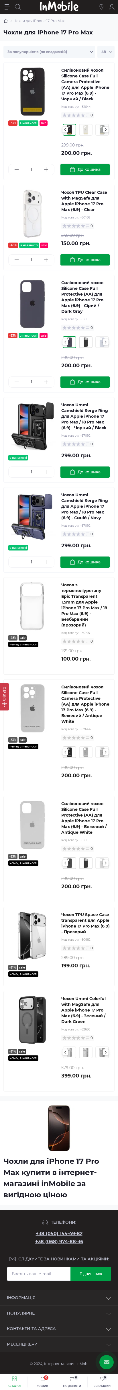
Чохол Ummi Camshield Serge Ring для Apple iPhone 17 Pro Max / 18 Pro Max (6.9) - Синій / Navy (84, 506)
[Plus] (46, 169)
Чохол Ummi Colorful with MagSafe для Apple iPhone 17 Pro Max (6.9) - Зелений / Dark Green (83, 1010)
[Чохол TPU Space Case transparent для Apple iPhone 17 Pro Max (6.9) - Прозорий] (32, 936)
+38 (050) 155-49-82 (59, 1233)
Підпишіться (91, 1274)
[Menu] (7, 7)
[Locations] (101, 7)
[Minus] (17, 169)
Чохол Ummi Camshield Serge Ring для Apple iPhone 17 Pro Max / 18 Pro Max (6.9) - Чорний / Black (84, 416)
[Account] (112, 7)
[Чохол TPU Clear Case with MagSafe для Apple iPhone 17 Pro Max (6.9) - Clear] (32, 214)
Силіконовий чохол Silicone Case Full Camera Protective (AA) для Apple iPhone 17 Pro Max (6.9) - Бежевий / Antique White (85, 704)
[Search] (18, 7)
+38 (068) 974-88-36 (59, 1241)
